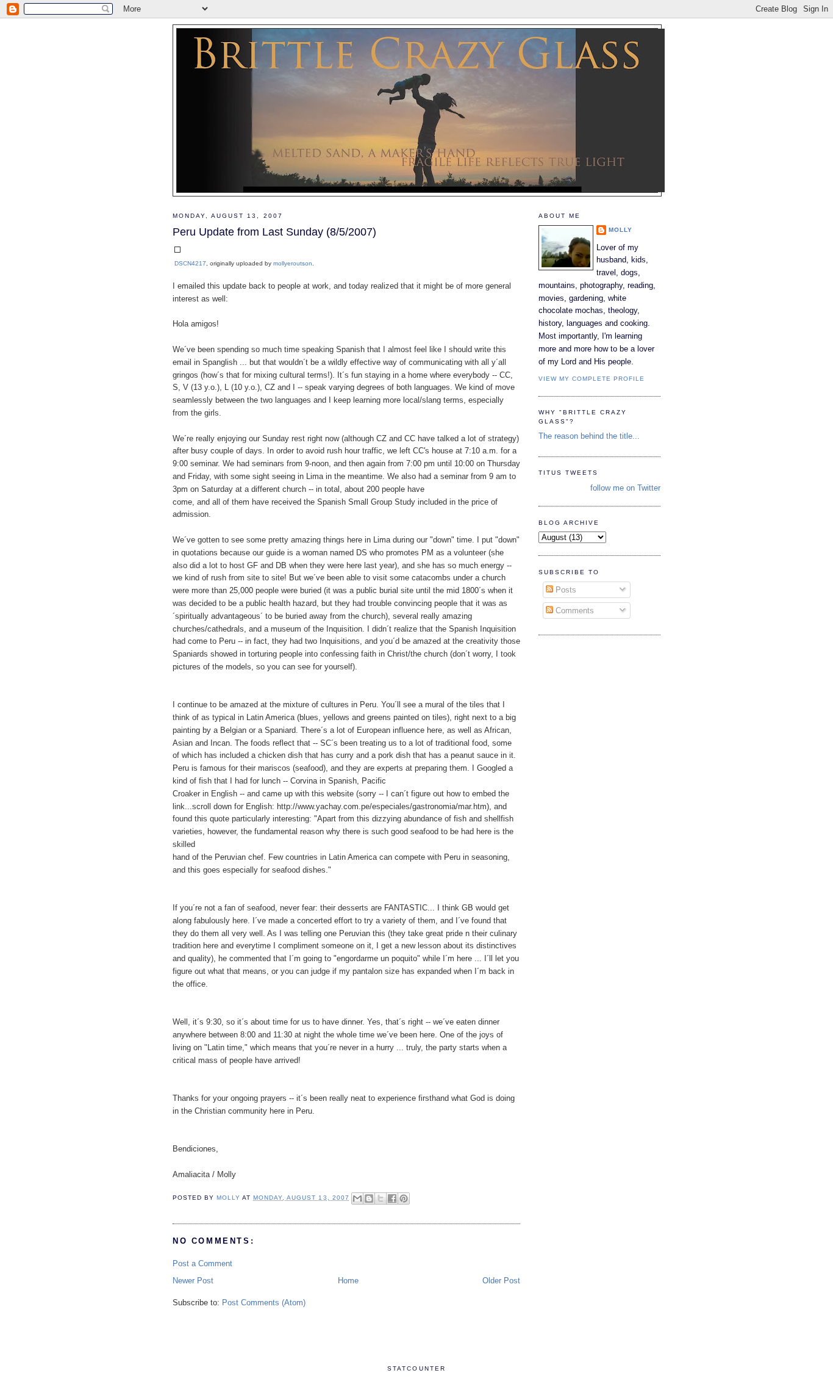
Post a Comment (202, 1263)
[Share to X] (380, 1198)
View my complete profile (591, 378)
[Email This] (357, 1198)
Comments (573, 610)
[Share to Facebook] (392, 1198)
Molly (620, 229)
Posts (564, 589)
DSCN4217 (190, 263)
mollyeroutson (292, 263)
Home (348, 1280)
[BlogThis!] (369, 1198)
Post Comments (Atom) (264, 1302)
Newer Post (193, 1280)
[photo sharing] (177, 249)
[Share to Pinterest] (404, 1198)
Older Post (501, 1280)
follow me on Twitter (625, 487)
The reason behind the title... (589, 436)
